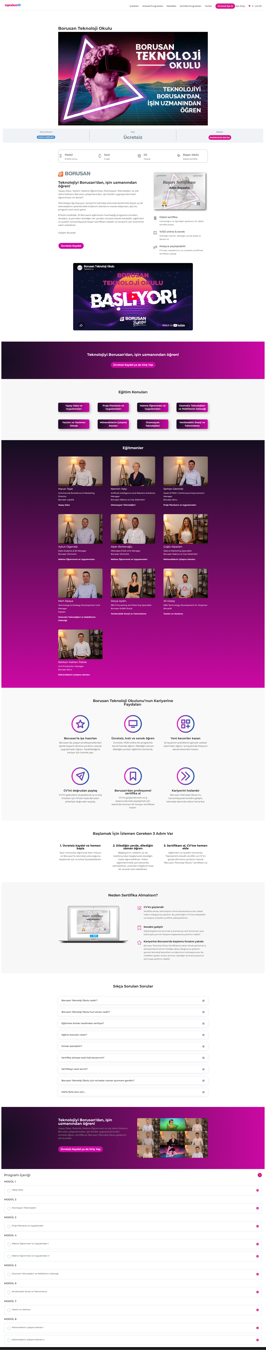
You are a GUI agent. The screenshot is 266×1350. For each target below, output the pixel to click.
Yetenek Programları (152, 6)
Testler (208, 6)
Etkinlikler (171, 6)
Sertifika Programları (190, 6)
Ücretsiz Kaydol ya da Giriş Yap (133, 364)
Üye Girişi (240, 6)
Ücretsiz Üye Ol (225, 6)
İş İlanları (134, 6)
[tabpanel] (133, 657)
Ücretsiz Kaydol (71, 245)
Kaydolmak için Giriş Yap (220, 137)
